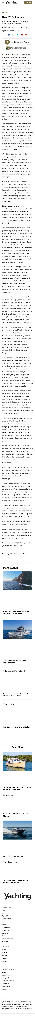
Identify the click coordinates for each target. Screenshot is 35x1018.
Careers (4, 936)
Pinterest (4, 958)
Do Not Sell (5, 941)
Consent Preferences (7, 938)
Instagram (4, 955)
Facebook (4, 952)
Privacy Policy (6, 927)
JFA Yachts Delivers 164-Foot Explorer (14, 662)
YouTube (4, 961)
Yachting (4, 989)
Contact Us (5, 933)
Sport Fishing (5, 983)
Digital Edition (6, 916)
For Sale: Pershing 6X (13, 856)
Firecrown (13, 1006)
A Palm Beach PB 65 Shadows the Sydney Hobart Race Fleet (16, 612)
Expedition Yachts (12, 554)
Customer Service (6, 918)
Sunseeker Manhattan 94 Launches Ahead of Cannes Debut (16, 695)
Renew (3, 913)
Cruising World (6, 975)
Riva (21, 554)
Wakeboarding (6, 986)
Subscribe (4, 910)
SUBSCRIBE (28, 2)
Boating (4, 972)
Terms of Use (5, 930)
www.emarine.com (16, 546)
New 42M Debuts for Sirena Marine (16, 727)
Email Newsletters (6, 950)
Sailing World (5, 978)
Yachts (5, 13)
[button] (9, 35)
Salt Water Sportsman (8, 980)
